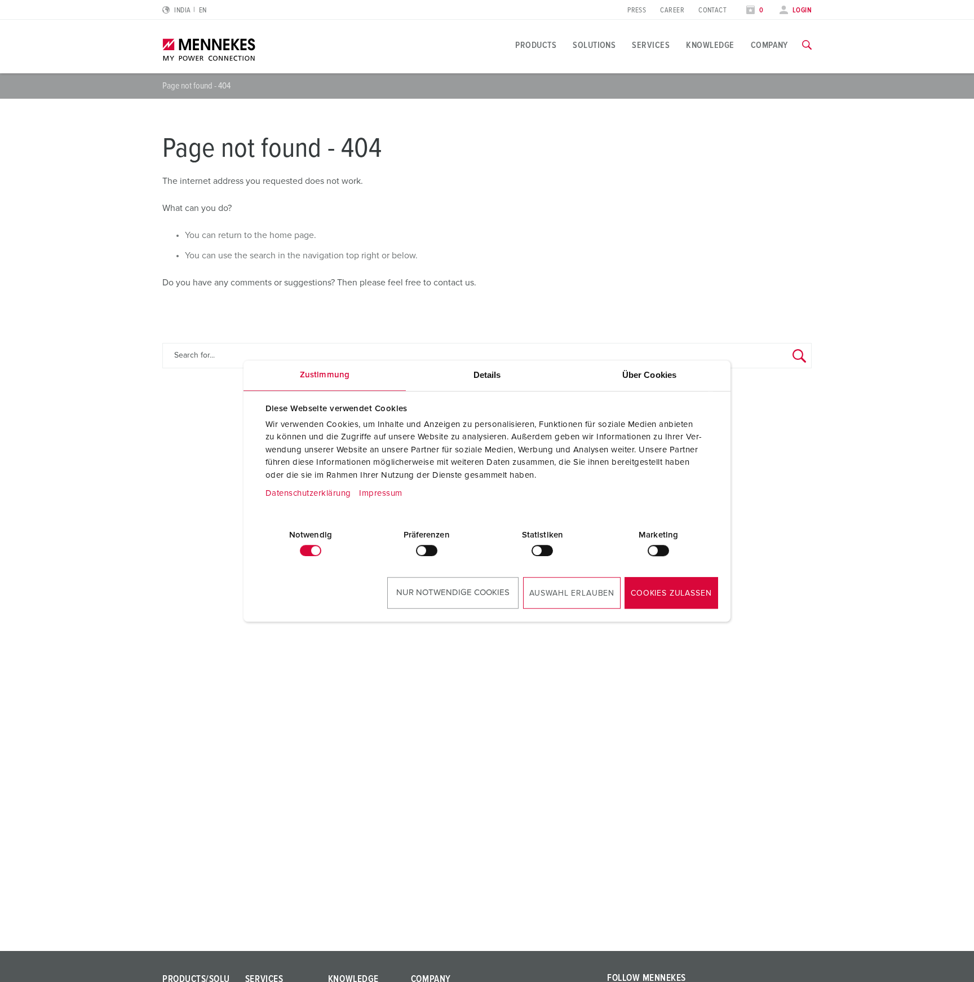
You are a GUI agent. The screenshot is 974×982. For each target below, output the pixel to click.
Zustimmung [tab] (324, 375)
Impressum (380, 493)
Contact (712, 10)
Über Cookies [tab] (649, 375)
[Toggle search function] (807, 45)
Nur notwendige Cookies (453, 592)
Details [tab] (487, 375)
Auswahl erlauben (571, 593)
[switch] (426, 550)
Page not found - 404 (196, 85)
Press (636, 10)
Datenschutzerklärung (308, 493)
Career (672, 10)
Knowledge (710, 45)
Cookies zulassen (671, 593)
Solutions (594, 45)
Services (651, 45)
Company (769, 45)
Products (535, 45)
